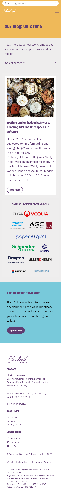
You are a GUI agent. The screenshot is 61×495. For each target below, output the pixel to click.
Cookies (11, 420)
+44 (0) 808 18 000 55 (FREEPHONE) (26, 393)
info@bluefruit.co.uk (17, 403)
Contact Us (12, 417)
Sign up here (15, 330)
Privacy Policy (14, 424)
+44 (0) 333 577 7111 (18, 396)
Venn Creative (45, 462)
